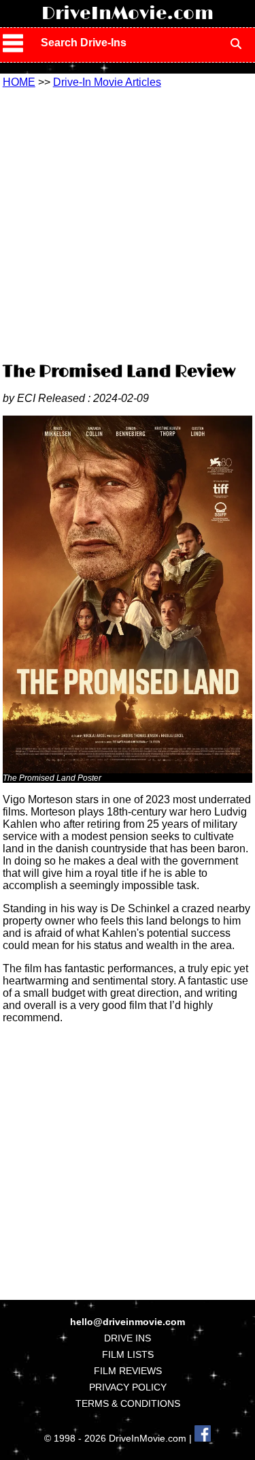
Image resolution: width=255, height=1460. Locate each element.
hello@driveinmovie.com (127, 1321)
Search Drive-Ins (83, 42)
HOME (19, 82)
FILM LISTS (128, 1354)
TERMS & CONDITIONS (127, 1403)
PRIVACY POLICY (128, 1387)
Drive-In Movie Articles (107, 82)
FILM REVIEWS (128, 1370)
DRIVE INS (127, 1338)
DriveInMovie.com (127, 14)
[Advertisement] (127, 223)
